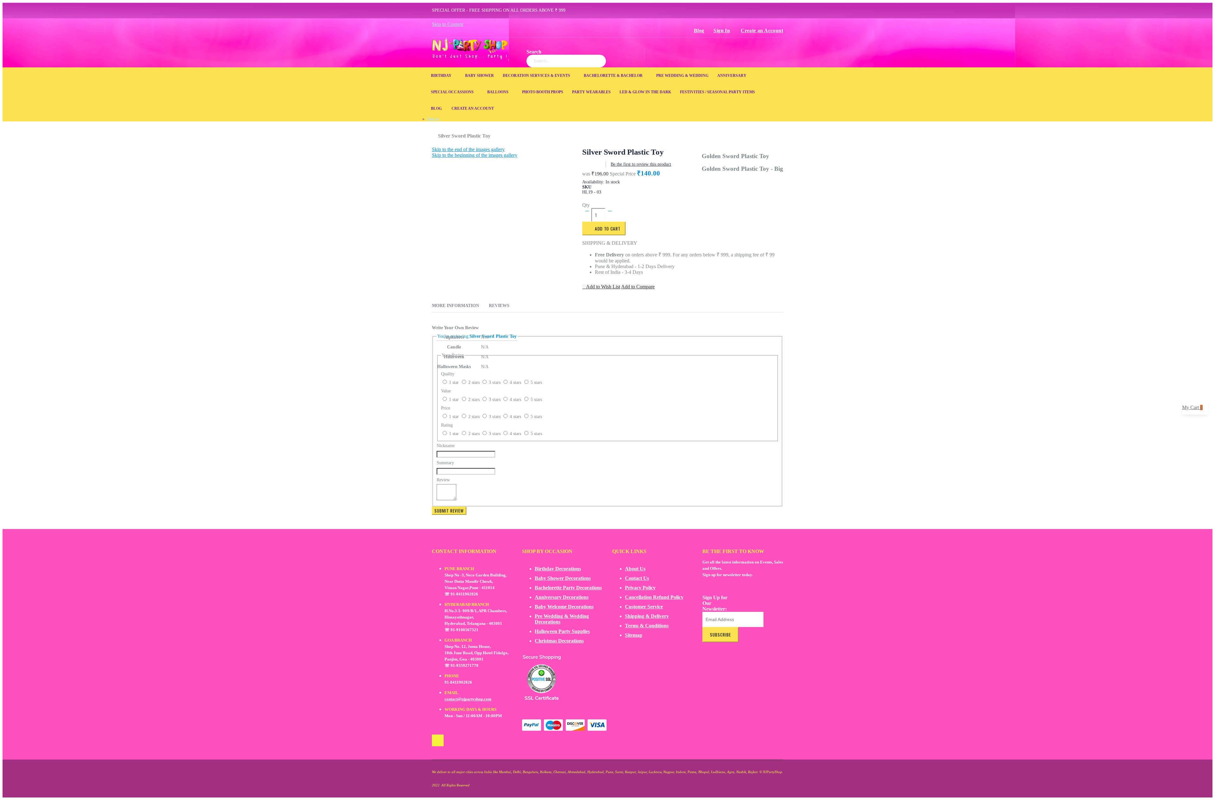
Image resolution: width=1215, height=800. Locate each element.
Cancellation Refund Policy (654, 597)
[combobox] (566, 61)
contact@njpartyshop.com (468, 699)
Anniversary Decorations (562, 597)
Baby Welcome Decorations (564, 606)
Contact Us (637, 578)
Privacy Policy (640, 587)
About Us (635, 568)
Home (434, 133)
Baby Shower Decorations (563, 578)
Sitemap (633, 635)
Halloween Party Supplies (562, 631)
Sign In (721, 30)
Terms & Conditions (647, 625)
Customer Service (644, 606)
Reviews (499, 305)
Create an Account (762, 30)
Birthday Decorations (558, 568)
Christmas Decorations (559, 640)
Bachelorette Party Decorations (568, 587)
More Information (455, 305)
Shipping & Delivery (647, 616)
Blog (699, 30)
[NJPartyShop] (438, 740)
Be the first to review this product (641, 164)
